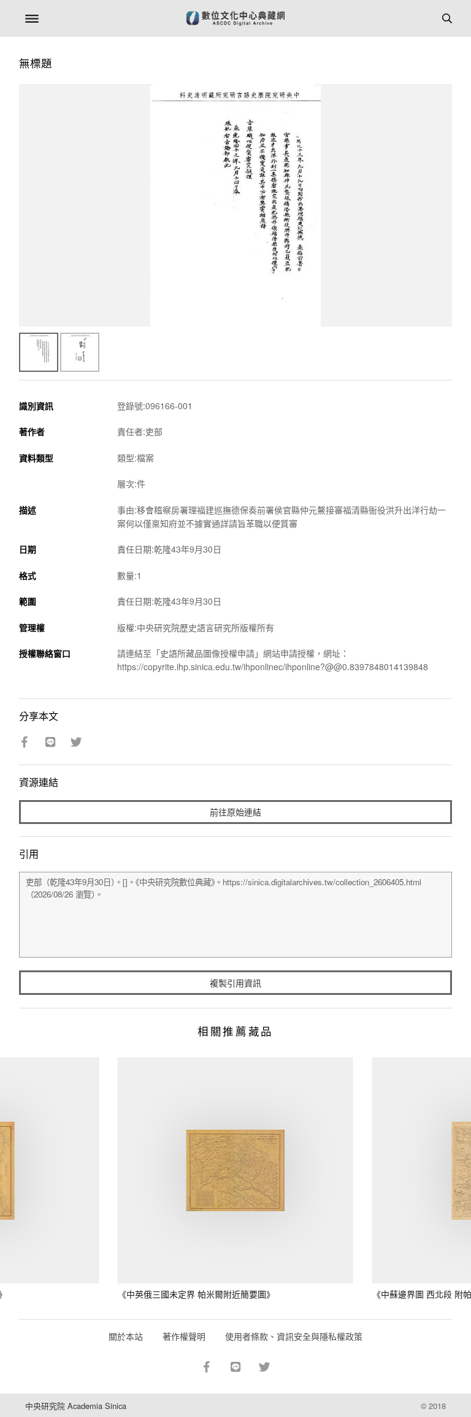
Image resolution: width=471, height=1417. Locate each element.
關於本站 (126, 1336)
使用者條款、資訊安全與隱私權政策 (293, 1336)
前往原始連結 (235, 812)
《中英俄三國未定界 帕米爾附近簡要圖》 (196, 1294)
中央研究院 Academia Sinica (75, 1405)
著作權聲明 (184, 1336)
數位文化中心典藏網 (235, 18)
